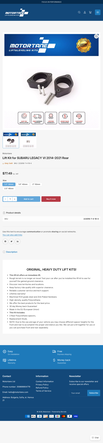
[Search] (79, 12)
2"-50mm (36, 184)
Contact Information (45, 381)
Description (11, 252)
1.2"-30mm (8, 184)
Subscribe (93, 393)
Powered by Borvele (59, 412)
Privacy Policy (42, 384)
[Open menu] (97, 12)
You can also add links (12, 235)
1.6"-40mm (23, 184)
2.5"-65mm (9, 188)
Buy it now (51, 199)
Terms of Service (43, 391)
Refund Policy (42, 388)
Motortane (7, 153)
